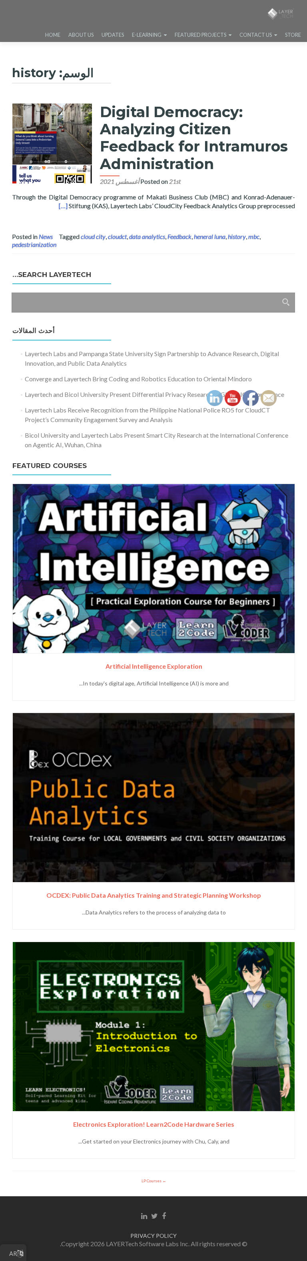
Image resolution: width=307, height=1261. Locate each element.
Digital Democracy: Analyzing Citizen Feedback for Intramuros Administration (194, 138)
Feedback (179, 236)
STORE (293, 35)
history (237, 236)
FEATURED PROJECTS (200, 35)
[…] (63, 205)
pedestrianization (34, 244)
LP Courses (152, 1180)
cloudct (117, 236)
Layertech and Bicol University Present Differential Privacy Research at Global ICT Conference (154, 394)
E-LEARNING (146, 35)
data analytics (147, 236)
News (46, 236)
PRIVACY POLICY (153, 1235)
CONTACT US (255, 35)
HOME (52, 35)
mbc (253, 236)
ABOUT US (81, 35)
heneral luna (209, 236)
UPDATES (113, 35)
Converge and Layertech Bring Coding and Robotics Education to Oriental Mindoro (138, 378)
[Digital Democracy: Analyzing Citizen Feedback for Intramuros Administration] (52, 142)
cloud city (93, 236)
